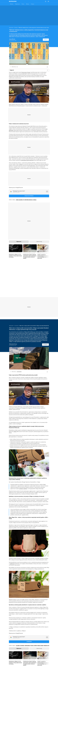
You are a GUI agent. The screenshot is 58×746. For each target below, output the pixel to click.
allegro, (18, 645)
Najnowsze (17, 4)
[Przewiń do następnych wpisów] (47, 250)
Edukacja (46, 39)
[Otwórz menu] (48, 1)
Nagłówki (12, 70)
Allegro (15, 431)
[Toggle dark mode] (46, 1)
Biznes (27, 4)
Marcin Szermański (18, 253)
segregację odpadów (23, 488)
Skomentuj (14, 66)
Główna (11, 4)
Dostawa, (22, 645)
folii (32, 612)
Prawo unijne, (40, 645)
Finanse (32, 4)
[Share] (47, 67)
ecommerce (45, 344)
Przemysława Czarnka (26, 72)
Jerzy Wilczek (12, 39)
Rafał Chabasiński (46, 253)
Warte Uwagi (39, 241)
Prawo (23, 4)
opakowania (12, 563)
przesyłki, (46, 645)
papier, (35, 645)
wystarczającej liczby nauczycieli (27, 160)
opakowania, (27, 645)
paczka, (32, 645)
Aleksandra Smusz (13, 344)
